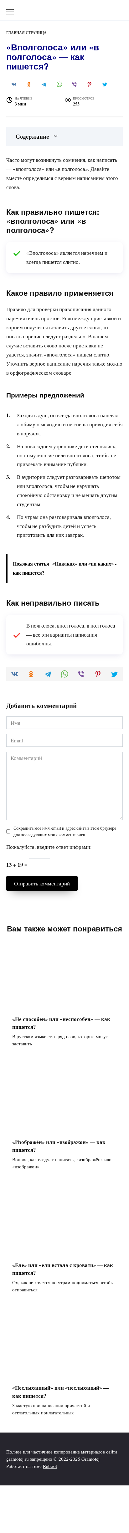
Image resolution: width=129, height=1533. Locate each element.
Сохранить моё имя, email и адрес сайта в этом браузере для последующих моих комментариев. (64, 831)
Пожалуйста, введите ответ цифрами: (49, 846)
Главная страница (26, 32)
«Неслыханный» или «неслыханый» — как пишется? (60, 1392)
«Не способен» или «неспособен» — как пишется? (61, 1023)
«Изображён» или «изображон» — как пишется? (59, 1146)
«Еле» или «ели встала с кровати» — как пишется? (62, 1269)
